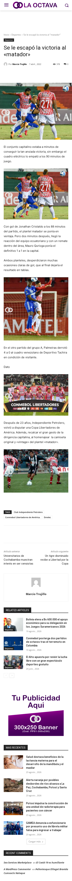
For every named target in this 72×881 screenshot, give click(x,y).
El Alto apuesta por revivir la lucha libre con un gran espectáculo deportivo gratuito (46, 661)
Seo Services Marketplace (18, 862)
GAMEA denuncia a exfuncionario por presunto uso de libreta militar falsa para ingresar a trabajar (47, 826)
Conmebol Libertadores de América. (22, 517)
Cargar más (35, 841)
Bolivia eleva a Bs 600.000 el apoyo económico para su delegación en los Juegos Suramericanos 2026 (47, 623)
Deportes (16, 34)
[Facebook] (19, 73)
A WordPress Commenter (17, 869)
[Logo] (36, 5)
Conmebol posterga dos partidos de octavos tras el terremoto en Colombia (46, 642)
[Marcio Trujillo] (6, 64)
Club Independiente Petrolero (28, 512)
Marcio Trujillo (19, 64)
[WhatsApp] (44, 73)
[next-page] (12, 675)
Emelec (47, 517)
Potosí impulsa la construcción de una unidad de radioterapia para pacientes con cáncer (47, 807)
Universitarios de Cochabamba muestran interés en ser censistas (18, 559)
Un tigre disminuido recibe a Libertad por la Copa (54, 559)
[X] (27, 73)
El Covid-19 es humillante (50, 862)
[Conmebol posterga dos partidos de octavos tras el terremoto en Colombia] (13, 643)
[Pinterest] (36, 73)
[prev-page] (6, 675)
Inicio (6, 34)
